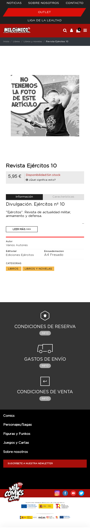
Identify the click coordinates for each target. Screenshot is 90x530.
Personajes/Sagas (17, 424)
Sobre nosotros (43, 3)
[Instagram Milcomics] (57, 492)
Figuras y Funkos (16, 433)
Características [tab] (63, 196)
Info (45, 333)
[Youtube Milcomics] (73, 492)
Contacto (74, 3)
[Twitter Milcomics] (81, 492)
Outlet (44, 12)
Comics (9, 415)
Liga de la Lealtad (45, 20)
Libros (13, 268)
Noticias (14, 3)
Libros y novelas (38, 268)
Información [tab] (24, 196)
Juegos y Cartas (16, 442)
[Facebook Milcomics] (65, 492)
